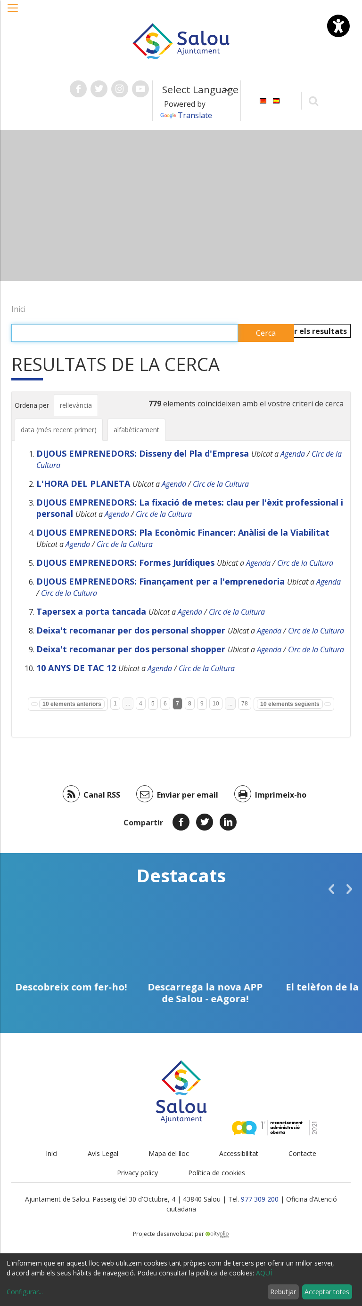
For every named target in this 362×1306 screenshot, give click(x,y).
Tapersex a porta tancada (91, 611)
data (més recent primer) (59, 429)
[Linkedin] (228, 822)
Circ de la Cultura (221, 484)
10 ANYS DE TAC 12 (76, 667)
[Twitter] (204, 822)
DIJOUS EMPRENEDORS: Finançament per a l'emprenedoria (160, 581)
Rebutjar (283, 1291)
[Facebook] (181, 822)
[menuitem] (263, 100)
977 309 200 (260, 1199)
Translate (195, 115)
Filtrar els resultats (310, 331)
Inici (18, 309)
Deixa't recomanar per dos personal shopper (130, 630)
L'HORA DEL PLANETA (83, 483)
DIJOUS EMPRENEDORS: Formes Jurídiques (125, 562)
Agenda (292, 454)
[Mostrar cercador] (313, 100)
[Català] (263, 99)
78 (244, 703)
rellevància (76, 405)
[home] (181, 40)
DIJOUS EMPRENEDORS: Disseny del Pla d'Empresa (142, 453)
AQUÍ (264, 1272)
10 (216, 703)
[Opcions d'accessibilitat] (338, 26)
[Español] (276, 99)
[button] (13, 13)
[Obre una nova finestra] (78, 88)
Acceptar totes (326, 1291)
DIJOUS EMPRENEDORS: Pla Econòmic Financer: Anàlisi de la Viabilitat (182, 532)
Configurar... (25, 1291)
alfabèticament (136, 429)
